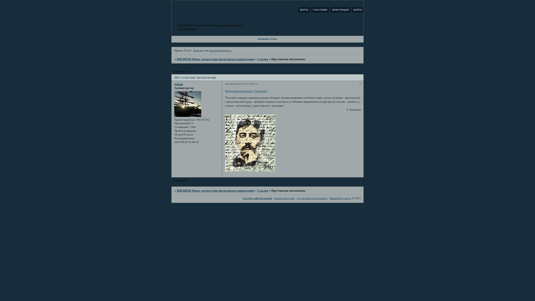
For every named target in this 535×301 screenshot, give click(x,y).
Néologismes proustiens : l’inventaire (246, 91)
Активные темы (267, 38)
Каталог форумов (284, 198)
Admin (178, 84)
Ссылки (262, 59)
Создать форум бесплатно (312, 198)
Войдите (198, 50)
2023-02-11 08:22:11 (247, 84)
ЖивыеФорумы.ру (341, 198)
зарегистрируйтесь (220, 50)
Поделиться (231, 84)
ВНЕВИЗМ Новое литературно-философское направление (215, 59)
